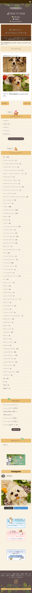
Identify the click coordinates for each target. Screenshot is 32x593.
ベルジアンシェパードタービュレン (12, 315)
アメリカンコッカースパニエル (10, 163)
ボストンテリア (7, 329)
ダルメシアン (6, 246)
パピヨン (5, 286)
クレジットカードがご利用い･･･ (11, 421)
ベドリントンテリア (8, 312)
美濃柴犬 (5, 388)
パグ (4, 279)
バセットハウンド (7, 282)
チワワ (5, 253)
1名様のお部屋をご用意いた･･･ (11, 411)
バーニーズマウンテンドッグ (10, 276)
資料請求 (17, 19)
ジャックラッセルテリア (9, 236)
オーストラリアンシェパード (10, 183)
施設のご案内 (16, 573)
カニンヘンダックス (8, 193)
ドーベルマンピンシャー (9, 259)
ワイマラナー (6, 375)
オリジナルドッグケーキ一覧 (16, 138)
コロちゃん (6, 127)
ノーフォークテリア (8, 269)
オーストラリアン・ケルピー (10, 180)
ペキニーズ (6, 309)
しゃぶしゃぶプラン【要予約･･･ (11, 408)
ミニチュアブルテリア (8, 362)
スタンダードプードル (8, 243)
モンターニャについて (6, 573)
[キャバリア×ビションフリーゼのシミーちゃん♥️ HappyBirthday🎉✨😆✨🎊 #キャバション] (16, 494)
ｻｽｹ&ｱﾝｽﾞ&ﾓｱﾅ (6, 124)
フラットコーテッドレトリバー (10, 299)
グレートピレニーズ (8, 200)
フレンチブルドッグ (8, 305)
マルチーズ (6, 345)
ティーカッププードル (8, 256)
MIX (4, 157)
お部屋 (22, 573)
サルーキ (5, 220)
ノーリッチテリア (7, 272)
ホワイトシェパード (8, 342)
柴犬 (4, 378)
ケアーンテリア (7, 203)
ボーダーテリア (7, 322)
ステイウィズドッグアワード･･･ (11, 405)
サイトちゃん (6, 130)
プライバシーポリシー (17, 21)
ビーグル (5, 289)
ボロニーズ (6, 338)
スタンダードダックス (8, 239)
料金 (26, 573)
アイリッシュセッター (8, 160)
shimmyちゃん (6, 134)
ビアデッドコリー (7, 292)
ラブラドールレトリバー (9, 371)
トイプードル (6, 262)
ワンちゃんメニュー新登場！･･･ (11, 418)
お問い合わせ (17, 16)
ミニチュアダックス (8, 352)
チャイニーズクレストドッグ (10, 249)
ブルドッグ (6, 302)
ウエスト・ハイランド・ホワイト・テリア (13, 173)
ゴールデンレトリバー (8, 213)
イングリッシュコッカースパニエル (12, 170)
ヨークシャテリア (7, 365)
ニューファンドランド (8, 266)
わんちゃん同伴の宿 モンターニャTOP (8, 42)
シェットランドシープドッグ (10, 226)
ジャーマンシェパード (8, 233)
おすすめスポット (20, 575)
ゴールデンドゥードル (8, 210)
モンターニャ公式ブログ (17, 577)
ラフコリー (6, 368)
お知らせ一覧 (16, 429)
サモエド (5, 216)
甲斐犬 (5, 385)
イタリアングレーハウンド (9, 167)
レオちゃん (6, 120)
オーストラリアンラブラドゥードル (12, 186)
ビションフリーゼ (7, 295)
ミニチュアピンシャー (8, 355)
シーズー (5, 223)
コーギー (5, 206)
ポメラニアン (6, 332)
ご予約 (7, 575)
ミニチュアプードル (8, 358)
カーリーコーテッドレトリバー (10, 190)
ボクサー (5, 325)
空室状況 (12, 575)
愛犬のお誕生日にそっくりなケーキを (18, 93)
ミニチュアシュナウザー (9, 348)
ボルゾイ (5, 335)
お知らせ (5, 444)
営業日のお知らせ (7, 414)
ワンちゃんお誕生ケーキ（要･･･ (11, 424)
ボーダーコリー (7, 319)
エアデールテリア (7, 177)
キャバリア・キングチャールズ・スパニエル (14, 196)
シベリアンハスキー (8, 229)
